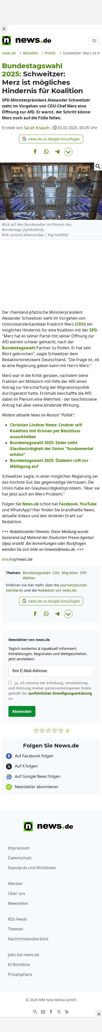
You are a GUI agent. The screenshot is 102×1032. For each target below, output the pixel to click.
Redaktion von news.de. (57, 590)
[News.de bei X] (59, 1011)
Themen (15, 929)
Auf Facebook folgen (33, 756)
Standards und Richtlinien (32, 867)
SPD (83, 572)
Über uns (16, 893)
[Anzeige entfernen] (98, 1014)
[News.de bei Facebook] (51, 1011)
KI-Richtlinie (19, 964)
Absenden (22, 711)
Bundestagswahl (37, 572)
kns (5, 559)
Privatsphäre (20, 974)
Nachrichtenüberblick (28, 939)
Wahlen (29, 578)
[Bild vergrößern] (98, 166)
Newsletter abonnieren (36, 786)
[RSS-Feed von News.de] (67, 1011)
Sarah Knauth (37, 127)
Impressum (18, 848)
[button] (51, 139)
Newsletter (18, 903)
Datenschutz (20, 858)
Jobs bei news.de (23, 954)
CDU (56, 572)
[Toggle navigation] (94, 40)
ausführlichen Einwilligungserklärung (60, 693)
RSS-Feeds (17, 919)
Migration (70, 572)
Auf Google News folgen (37, 776)
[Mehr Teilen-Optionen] (68, 152)
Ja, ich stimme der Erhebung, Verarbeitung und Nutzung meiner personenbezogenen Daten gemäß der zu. (50, 691)
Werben (15, 883)
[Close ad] (4, 29)
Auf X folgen (26, 766)
